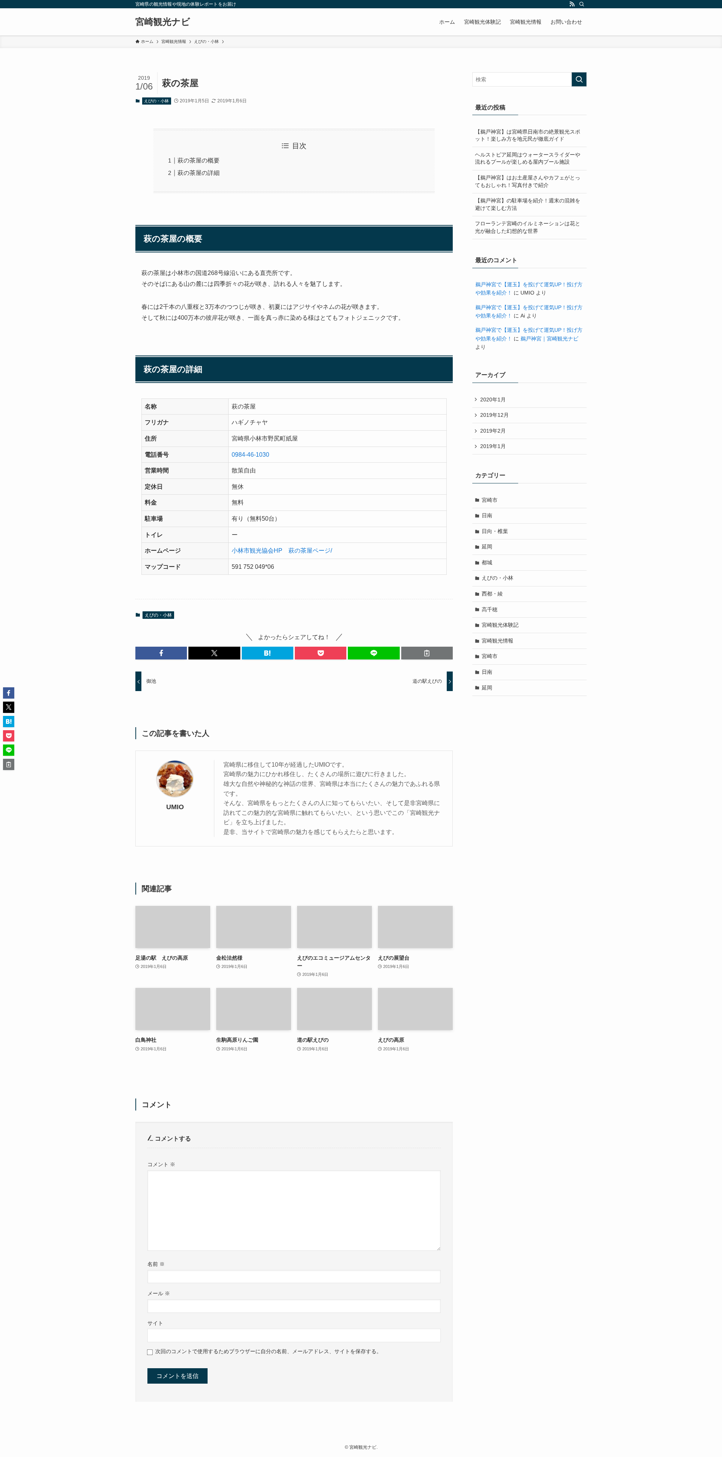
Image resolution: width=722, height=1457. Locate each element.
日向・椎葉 (495, 531)
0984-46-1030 (250, 454)
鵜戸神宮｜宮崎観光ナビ (549, 339)
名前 (156, 1264)
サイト (155, 1323)
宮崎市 (490, 500)
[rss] (572, 4)
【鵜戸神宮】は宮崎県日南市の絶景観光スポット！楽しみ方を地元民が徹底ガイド (527, 135)
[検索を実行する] (579, 79)
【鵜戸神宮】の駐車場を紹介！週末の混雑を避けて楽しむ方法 (527, 204)
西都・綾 (492, 594)
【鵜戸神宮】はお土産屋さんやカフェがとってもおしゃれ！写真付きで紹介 (527, 181)
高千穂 (490, 609)
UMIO (175, 807)
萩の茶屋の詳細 (198, 173)
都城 (487, 562)
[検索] (582, 4)
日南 (487, 515)
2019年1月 (493, 446)
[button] (161, 653)
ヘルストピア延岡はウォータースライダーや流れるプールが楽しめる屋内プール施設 (527, 158)
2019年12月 (494, 415)
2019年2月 (493, 431)
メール (158, 1293)
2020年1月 (493, 400)
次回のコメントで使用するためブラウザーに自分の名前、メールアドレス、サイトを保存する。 (268, 1351)
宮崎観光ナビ (162, 21)
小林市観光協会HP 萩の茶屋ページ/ (282, 550)
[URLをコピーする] (427, 653)
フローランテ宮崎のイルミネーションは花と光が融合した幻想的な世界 (527, 227)
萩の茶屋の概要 (198, 160)
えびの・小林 (156, 101)
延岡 (487, 547)
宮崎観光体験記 (500, 625)
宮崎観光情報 (497, 641)
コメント (161, 1164)
